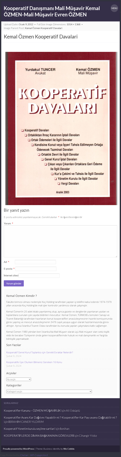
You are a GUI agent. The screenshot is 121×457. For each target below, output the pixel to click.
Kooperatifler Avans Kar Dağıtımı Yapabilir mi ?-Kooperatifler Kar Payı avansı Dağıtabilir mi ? (60, 417)
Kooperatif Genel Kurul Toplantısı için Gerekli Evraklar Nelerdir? (39, 352)
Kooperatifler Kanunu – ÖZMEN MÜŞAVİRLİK (32, 410)
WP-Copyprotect (39, 455)
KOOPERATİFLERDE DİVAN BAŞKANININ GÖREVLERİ (39, 435)
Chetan (24, 455)
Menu (114, 8)
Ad (6, 262)
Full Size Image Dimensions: (58, 24)
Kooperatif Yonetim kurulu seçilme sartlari (29, 428)
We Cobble (68, 448)
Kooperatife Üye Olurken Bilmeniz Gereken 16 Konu (34, 362)
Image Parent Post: (33, 27)
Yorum (8, 223)
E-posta (9, 269)
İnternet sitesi (11, 275)
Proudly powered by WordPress (18, 448)
